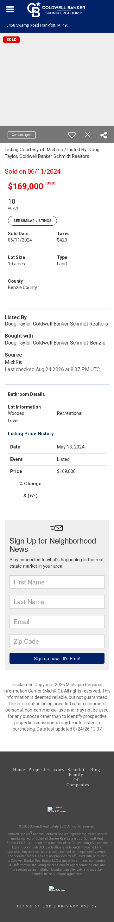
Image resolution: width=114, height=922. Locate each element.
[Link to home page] (57, 9)
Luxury (57, 769)
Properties (38, 769)
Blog (95, 769)
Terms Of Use (34, 906)
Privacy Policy (78, 906)
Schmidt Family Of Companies (76, 777)
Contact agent (22, 135)
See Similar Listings (32, 221)
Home (19, 769)
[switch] (72, 135)
